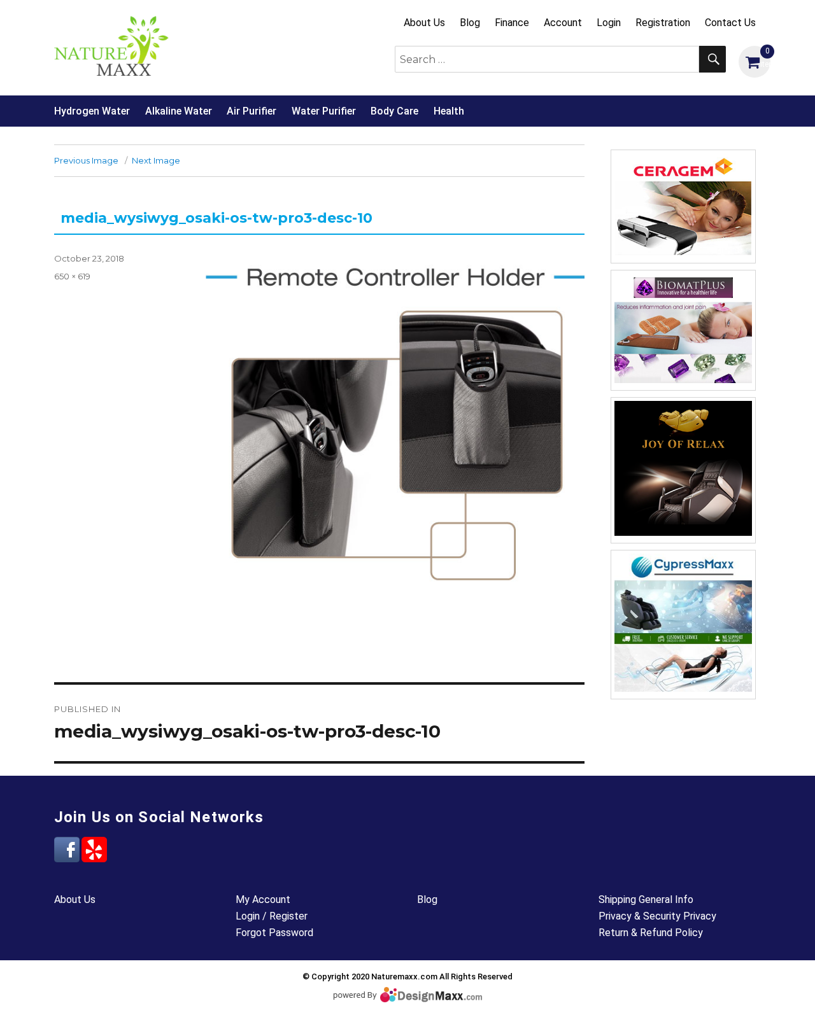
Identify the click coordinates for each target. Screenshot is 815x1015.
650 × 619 (72, 276)
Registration (662, 23)
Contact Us (730, 23)
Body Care (394, 111)
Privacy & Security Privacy (657, 916)
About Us (424, 23)
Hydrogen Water (92, 111)
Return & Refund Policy (651, 933)
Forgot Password (274, 933)
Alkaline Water (178, 111)
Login (609, 23)
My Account (263, 899)
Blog (470, 23)
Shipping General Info (646, 899)
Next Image (156, 160)
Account (563, 23)
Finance (512, 23)
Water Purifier (324, 111)
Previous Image (86, 160)
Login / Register (272, 916)
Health (449, 111)
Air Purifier (251, 111)
